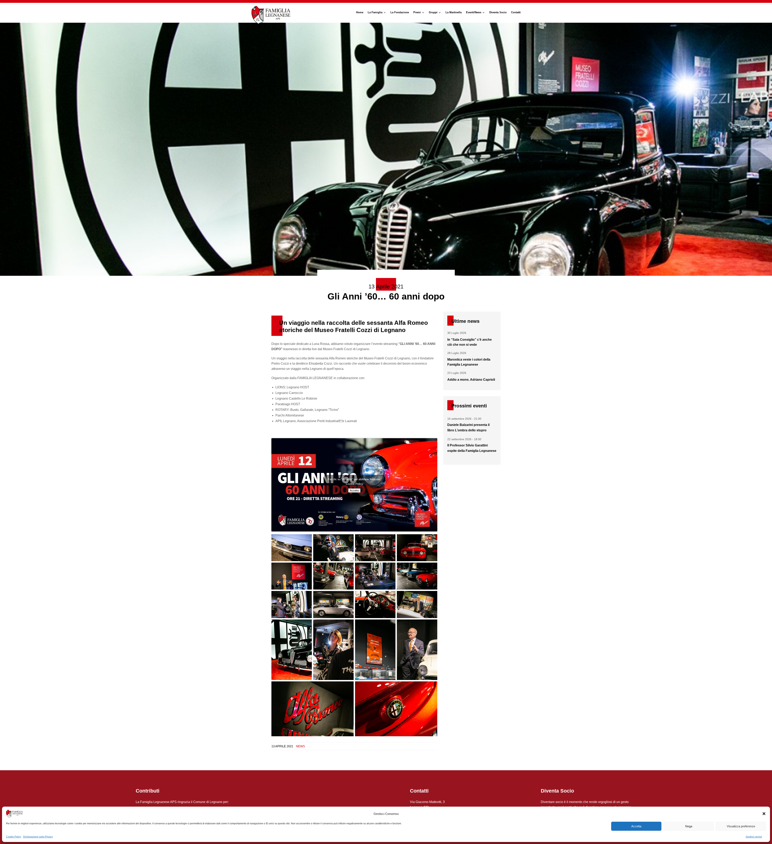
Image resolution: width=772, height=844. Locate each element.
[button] (764, 814)
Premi (417, 12)
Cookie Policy (13, 836)
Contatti (516, 12)
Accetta (636, 826)
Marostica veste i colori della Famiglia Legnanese (468, 362)
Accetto (354, 490)
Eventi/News (473, 12)
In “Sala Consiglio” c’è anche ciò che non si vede (469, 342)
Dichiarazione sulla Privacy (38, 836)
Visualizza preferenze (741, 826)
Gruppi (433, 12)
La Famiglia (375, 12)
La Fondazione (399, 12)
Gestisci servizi (754, 836)
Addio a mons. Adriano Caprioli (471, 379)
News (300, 746)
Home (359, 12)
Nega (688, 826)
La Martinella (454, 12)
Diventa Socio (498, 12)
